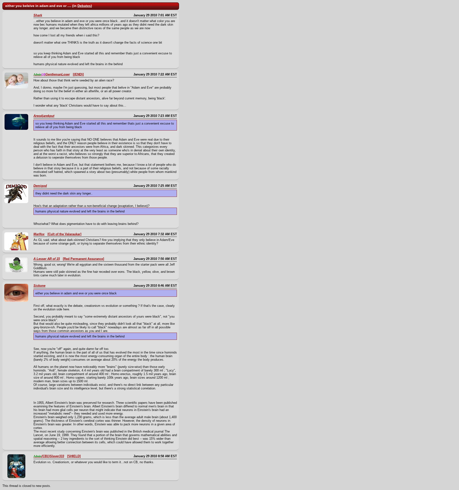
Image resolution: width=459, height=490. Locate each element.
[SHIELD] (74, 456)
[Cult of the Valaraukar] (64, 234)
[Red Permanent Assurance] (83, 259)
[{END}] (78, 74)
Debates (84, 6)
